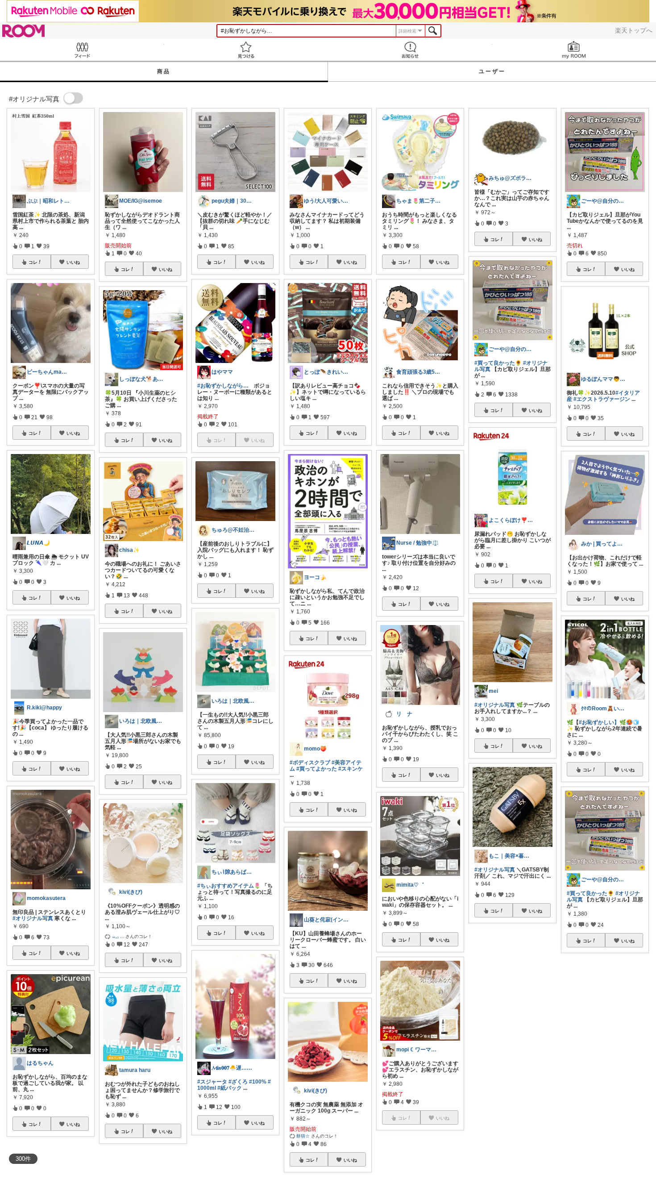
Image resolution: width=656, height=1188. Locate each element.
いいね (73, 262)
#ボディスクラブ (310, 762)
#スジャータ (212, 1082)
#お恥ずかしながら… (223, 386)
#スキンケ (350, 769)
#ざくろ (238, 1082)
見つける (246, 50)
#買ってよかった (316, 769)
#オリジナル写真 (32, 918)
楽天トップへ (633, 30)
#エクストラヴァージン (601, 399)
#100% (257, 1082)
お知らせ (410, 50)
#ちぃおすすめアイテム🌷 (229, 886)
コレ (33, 262)
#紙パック (229, 1088)
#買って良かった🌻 (498, 363)
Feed (82, 50)
